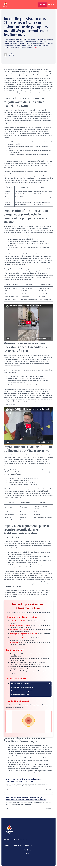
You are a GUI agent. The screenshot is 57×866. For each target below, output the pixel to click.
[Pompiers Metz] (5, 5)
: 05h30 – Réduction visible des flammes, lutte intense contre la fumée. (30, 639)
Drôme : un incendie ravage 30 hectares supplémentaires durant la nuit (23, 780)
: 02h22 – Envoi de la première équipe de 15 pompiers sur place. (30, 626)
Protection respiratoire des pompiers (30, 691)
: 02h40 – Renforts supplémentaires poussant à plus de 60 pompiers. (30, 630)
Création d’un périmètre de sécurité (30, 687)
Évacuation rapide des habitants (30, 683)
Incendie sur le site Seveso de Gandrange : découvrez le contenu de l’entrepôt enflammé (26, 798)
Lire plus (34, 47)
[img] (28, 721)
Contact (42, 5)
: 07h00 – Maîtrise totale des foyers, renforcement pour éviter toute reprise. (30, 643)
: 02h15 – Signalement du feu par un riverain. (30, 622)
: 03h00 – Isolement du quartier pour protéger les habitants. (30, 635)
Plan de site (27, 850)
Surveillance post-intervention (30, 695)
